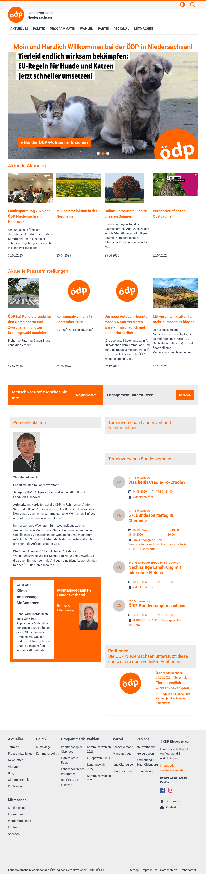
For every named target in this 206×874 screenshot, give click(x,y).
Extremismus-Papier (70, 760)
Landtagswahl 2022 (96, 767)
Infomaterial (16, 814)
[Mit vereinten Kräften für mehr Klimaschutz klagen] (175, 307)
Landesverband (123, 747)
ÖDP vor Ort (173, 801)
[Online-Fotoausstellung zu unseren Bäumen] (124, 202)
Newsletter (15, 760)
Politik (39, 29)
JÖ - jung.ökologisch (123, 762)
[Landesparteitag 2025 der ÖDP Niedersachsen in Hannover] (30, 202)
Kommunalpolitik (47, 753)
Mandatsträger (122, 753)
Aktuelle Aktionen (27, 166)
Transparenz (188, 870)
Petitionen (118, 650)
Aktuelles (19, 29)
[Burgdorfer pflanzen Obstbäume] (175, 195)
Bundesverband (123, 771)
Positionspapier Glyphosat (71, 749)
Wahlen (86, 29)
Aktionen (14, 766)
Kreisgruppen (145, 753)
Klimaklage (43, 747)
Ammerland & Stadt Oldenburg (147, 762)
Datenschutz (168, 870)
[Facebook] (162, 790)
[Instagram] (170, 790)
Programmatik (62, 29)
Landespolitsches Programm (73, 771)
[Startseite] (16, 15)
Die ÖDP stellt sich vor (70, 782)
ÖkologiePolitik (18, 780)
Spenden (185, 395)
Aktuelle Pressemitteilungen (38, 271)
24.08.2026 (33, 618)
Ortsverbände (145, 771)
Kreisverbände (145, 747)
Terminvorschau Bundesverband (139, 458)
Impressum (149, 870)
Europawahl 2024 (98, 758)
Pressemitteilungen (21, 753)
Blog (11, 773)
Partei (103, 29)
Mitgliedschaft (86, 395)
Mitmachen (143, 29)
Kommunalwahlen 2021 (99, 778)
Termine (13, 747)
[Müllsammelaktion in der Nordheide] (78, 196)
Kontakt (13, 827)
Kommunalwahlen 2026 (99, 749)
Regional (121, 29)
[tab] (98, 153)
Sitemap (133, 870)
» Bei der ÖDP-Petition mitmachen (54, 142)
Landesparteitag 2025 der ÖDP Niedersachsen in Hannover (29, 216)
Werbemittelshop (19, 821)
